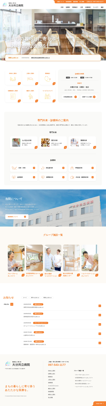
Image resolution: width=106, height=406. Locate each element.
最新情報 (75, 1)
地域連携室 (69, 1)
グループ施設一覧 (79, 370)
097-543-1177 (98, 1)
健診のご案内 (51, 388)
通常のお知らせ (35, 297)
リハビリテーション (53, 385)
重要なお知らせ (47, 297)
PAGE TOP (99, 403)
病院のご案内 (51, 394)
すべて (25, 297)
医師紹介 (75, 7)
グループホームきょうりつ (82, 374)
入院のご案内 (51, 379)
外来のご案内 (51, 370)
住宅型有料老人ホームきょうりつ (84, 377)
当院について (60, 1)
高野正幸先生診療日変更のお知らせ (40, 57)
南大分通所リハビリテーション (83, 380)
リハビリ (95, 7)
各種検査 (88, 7)
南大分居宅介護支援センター (82, 383)
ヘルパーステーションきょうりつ (84, 386)
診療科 (68, 7)
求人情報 (82, 1)
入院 (81, 7)
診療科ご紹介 (51, 373)
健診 (102, 7)
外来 (62, 7)
